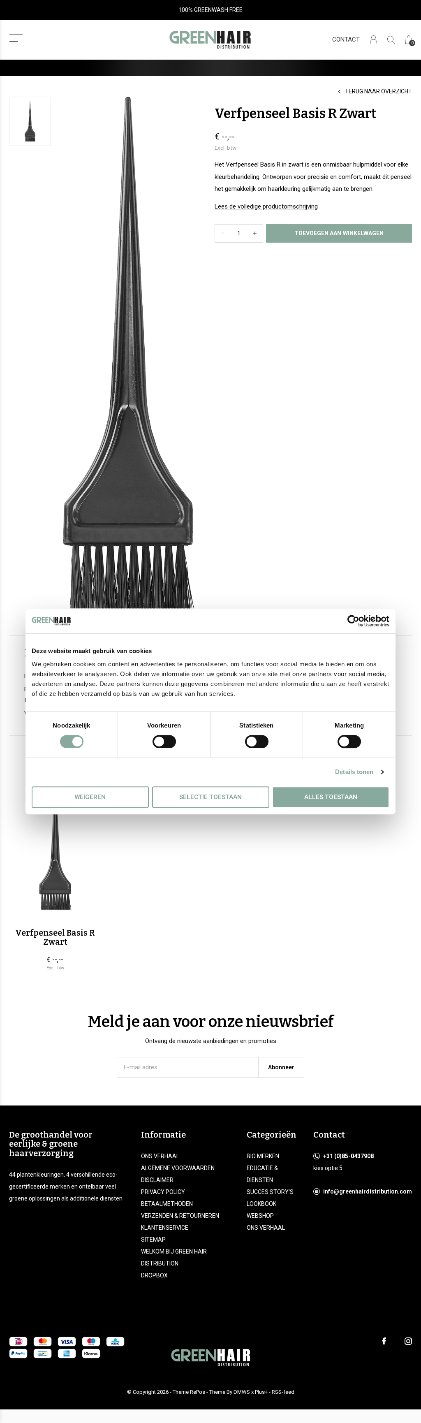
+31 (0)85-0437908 (348, 1156)
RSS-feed (283, 1392)
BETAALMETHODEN (167, 1204)
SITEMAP (153, 1239)
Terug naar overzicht (378, 91)
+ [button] (255, 233)
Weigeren (90, 797)
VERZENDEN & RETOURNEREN (180, 1215)
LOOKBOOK (261, 1204)
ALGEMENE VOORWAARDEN (178, 1168)
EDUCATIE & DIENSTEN (262, 1174)
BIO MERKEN (263, 1156)
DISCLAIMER (157, 1180)
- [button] (223, 233)
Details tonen (354, 771)
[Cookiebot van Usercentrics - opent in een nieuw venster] (353, 621)
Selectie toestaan (210, 797)
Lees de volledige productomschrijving (266, 206)
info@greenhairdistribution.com (367, 1191)
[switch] (164, 741)
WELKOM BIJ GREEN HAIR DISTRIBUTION (174, 1257)
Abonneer (281, 1067)
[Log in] (373, 39)
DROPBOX (154, 1275)
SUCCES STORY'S (270, 1192)
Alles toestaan (330, 797)
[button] (16, 38)
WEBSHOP (260, 1215)
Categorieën (271, 1135)
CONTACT (346, 39)
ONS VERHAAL (160, 1156)
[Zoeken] (391, 39)
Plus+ (261, 1392)
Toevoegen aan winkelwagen (339, 233)
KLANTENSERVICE (164, 1227)
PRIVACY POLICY (163, 1192)
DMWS (242, 1392)
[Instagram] (408, 1341)
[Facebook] (384, 1341)
